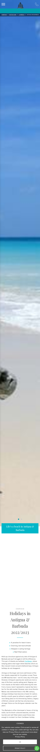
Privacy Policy (20, 737)
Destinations (12, 14)
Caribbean (21, 14)
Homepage (4, 14)
